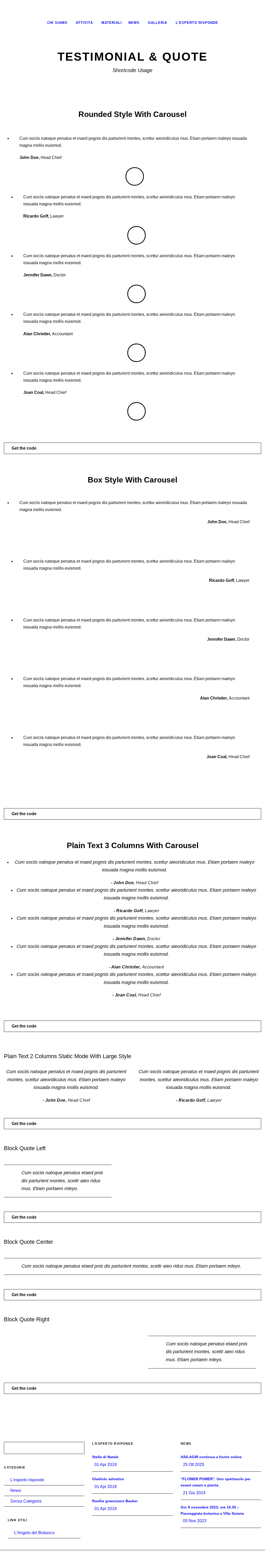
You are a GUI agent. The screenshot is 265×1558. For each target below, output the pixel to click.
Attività (84, 23)
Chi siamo (57, 23)
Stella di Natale (105, 1457)
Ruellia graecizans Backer (115, 1501)
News (133, 23)
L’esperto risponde (197, 23)
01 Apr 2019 (105, 1464)
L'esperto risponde (27, 1480)
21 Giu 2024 (194, 1493)
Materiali (111, 23)
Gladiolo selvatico (108, 1479)
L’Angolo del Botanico (34, 1533)
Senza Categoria (25, 1501)
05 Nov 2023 (195, 1521)
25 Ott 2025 (193, 1464)
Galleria (157, 23)
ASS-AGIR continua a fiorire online (211, 1457)
